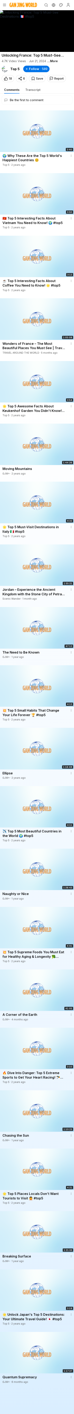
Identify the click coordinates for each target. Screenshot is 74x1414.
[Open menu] (4, 5)
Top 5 (15, 69)
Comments (12, 89)
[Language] (53, 5)
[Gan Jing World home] (23, 5)
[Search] (46, 5)
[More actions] (71, 156)
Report (59, 78)
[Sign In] (68, 5)
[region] (37, 31)
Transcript (32, 89)
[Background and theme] (61, 5)
